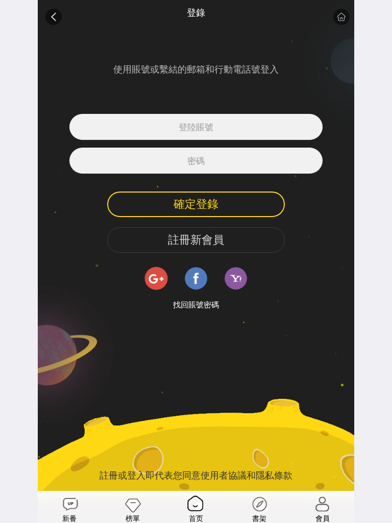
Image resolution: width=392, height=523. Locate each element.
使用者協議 (224, 475)
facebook (196, 278)
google (156, 278)
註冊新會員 (196, 239)
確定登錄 (196, 204)
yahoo (236, 278)
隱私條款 (274, 475)
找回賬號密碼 (196, 305)
